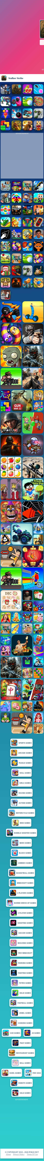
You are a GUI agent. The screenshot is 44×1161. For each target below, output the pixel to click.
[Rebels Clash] (38, 214)
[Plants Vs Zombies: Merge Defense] (16, 226)
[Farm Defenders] (16, 130)
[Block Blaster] (5, 130)
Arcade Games (25, 753)
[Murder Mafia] (5, 299)
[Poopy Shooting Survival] (16, 105)
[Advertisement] (22, 1123)
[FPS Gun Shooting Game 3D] (16, 263)
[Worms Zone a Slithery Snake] (16, 250)
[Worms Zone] (38, 263)
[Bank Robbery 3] (27, 287)
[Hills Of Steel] (5, 226)
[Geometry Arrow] (5, 238)
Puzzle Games (25, 763)
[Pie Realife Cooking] (38, 105)
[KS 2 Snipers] (38, 118)
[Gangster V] (27, 130)
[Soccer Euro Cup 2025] (16, 238)
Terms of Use (32, 1154)
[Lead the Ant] (38, 93)
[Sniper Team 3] (16, 214)
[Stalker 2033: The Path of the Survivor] (5, 93)
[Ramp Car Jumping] (38, 190)
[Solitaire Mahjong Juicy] (27, 93)
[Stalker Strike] (16, 93)
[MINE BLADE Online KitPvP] (5, 250)
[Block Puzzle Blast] (27, 226)
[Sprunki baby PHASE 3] (38, 250)
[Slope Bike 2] (5, 105)
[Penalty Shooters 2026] (27, 190)
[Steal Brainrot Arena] (38, 202)
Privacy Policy (18, 1154)
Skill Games (25, 773)
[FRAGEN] (16, 287)
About (8, 1154)
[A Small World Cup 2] (38, 238)
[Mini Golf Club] (27, 105)
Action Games (25, 803)
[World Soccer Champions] (27, 214)
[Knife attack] (16, 118)
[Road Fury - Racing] (27, 118)
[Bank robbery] (5, 202)
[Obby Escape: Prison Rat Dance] (27, 202)
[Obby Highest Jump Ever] (16, 202)
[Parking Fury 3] (38, 226)
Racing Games (25, 793)
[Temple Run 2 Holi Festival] (5, 287)
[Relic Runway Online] (38, 275)
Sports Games (25, 743)
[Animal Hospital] (38, 130)
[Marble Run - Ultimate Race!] (38, 287)
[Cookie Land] (5, 214)
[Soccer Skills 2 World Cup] (5, 263)
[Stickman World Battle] (16, 275)
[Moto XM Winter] (5, 190)
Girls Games (25, 783)
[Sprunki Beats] (16, 190)
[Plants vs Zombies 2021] (27, 238)
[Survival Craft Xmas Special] (5, 275)
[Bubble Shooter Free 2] (5, 118)
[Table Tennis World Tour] (27, 250)
